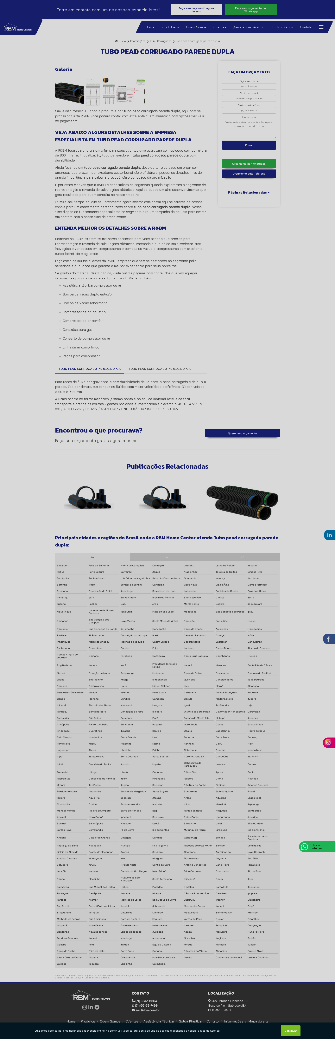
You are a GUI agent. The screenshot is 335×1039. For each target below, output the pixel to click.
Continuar (291, 1030)
